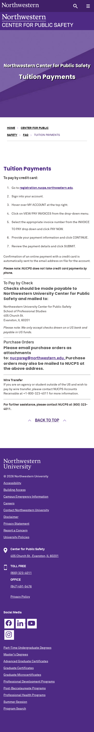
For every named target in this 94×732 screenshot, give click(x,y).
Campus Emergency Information (25, 496)
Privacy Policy (20, 596)
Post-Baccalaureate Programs (24, 688)
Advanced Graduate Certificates (25, 661)
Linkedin (20, 623)
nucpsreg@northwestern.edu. (38, 358)
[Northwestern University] (20, 9)
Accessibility (12, 483)
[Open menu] (88, 6)
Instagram (9, 635)
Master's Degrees (15, 654)
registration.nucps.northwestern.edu (46, 187)
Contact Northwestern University (26, 510)
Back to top (47, 420)
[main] (47, 278)
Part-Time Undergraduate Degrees (27, 647)
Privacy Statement (16, 523)
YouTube (32, 623)
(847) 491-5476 (21, 586)
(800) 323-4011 (21, 573)
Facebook (9, 623)
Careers (8, 503)
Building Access (14, 489)
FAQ (25, 135)
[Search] (75, 6)
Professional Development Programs (29, 681)
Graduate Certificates (18, 668)
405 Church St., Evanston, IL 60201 (34, 556)
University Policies (16, 537)
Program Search (14, 708)
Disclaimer (10, 517)
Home (11, 128)
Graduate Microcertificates (22, 674)
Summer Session (15, 701)
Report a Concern (15, 530)
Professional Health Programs (24, 695)
